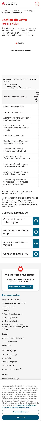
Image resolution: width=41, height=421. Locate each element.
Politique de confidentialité (12, 314)
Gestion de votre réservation (13, 338)
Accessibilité (6, 358)
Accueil (4, 11)
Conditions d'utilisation (10, 321)
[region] (20, 400)
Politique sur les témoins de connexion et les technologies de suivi (15, 327)
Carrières (5, 310)
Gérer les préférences (20, 412)
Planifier (14, 11)
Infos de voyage (26, 11)
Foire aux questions (9, 342)
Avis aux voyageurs (9, 362)
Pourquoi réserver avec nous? (14, 303)
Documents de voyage (11, 369)
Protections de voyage (10, 379)
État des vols (7, 365)
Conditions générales (10, 318)
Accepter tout (20, 417)
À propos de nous (9, 307)
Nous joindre (6, 345)
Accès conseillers (12, 295)
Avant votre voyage (9, 355)
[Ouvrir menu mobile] (37, 4)
